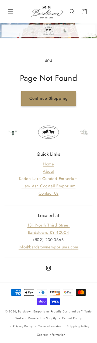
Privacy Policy (23, 326)
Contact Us (48, 193)
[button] (11, 12)
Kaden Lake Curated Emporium (48, 179)
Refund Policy (72, 318)
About (48, 171)
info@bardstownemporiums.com (48, 247)
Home (48, 164)
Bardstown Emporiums (33, 311)
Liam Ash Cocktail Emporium (49, 186)
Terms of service (49, 326)
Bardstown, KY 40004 (48, 232)
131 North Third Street (48, 225)
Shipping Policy (78, 326)
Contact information (51, 334)
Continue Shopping (48, 98)
